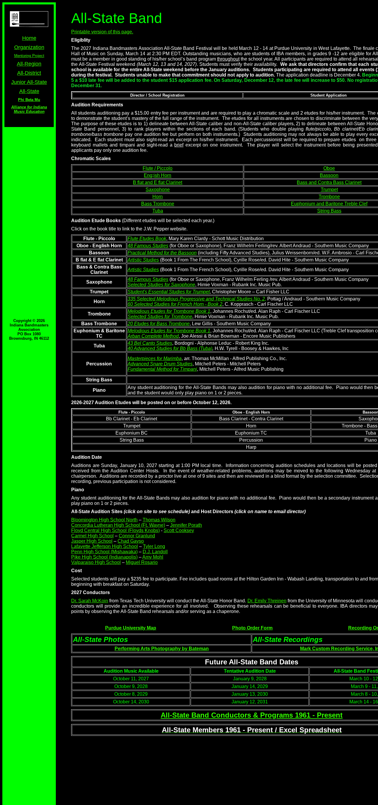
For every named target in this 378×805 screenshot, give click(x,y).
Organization (29, 47)
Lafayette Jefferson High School (104, 546)
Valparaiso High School (96, 562)
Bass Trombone (157, 203)
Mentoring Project (29, 55)
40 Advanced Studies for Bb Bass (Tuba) (170, 348)
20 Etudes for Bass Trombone (159, 323)
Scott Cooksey (179, 530)
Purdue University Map (130, 627)
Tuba (157, 210)
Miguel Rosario (142, 562)
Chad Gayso (131, 541)
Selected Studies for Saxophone (161, 284)
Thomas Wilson (159, 519)
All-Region (29, 64)
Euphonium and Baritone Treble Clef (329, 203)
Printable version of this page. (102, 31)
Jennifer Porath (186, 525)
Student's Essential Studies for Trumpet (169, 291)
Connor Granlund (137, 535)
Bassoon (329, 175)
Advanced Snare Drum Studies (160, 363)
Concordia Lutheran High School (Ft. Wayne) (118, 525)
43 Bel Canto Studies (150, 343)
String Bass (329, 210)
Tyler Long (154, 546)
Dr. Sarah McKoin (89, 600)
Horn (157, 196)
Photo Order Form (252, 627)
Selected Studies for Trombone (160, 316)
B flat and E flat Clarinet (157, 182)
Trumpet (329, 189)
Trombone (329, 196)
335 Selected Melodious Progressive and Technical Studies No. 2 (196, 298)
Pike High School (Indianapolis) (104, 557)
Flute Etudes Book (147, 238)
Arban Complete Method (153, 336)
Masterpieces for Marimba (155, 358)
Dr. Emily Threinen (266, 600)
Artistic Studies (143, 259)
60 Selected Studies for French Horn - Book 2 (175, 304)
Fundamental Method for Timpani (162, 369)
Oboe (329, 168)
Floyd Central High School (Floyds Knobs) (115, 530)
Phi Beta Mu (29, 99)
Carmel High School (92, 535)
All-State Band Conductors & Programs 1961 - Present (252, 715)
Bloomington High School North (104, 519)
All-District (29, 73)
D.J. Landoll (155, 551)
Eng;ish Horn (157, 175)
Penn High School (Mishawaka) (104, 551)
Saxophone (158, 189)
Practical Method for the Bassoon (162, 252)
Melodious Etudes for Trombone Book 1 (169, 311)
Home (29, 38)
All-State (29, 91)
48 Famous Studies (148, 245)
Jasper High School (92, 541)
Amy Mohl (152, 557)
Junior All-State (29, 82)
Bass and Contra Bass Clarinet (329, 182)
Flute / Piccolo (157, 168)
